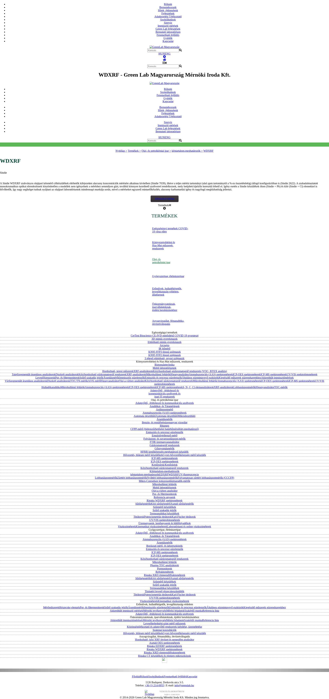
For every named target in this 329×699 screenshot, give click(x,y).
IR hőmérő (164, 348)
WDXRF (208, 150)
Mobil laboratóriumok (164, 367)
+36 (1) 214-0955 (154, 685)
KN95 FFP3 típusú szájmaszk (164, 351)
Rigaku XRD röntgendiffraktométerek (164, 575)
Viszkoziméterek (127, 526)
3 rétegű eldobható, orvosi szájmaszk (164, 358)
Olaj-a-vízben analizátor (132, 380)
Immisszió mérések (168, 25)
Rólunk (168, 4)
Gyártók (167, 38)
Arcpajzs (164, 345)
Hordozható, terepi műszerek (117, 371)
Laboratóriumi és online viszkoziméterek (189, 526)
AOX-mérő (94, 380)
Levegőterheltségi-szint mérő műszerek (164, 623)
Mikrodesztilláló (186, 416)
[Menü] (164, 62)
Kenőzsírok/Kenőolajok (165, 464)
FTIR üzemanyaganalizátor (164, 442)
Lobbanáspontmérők (244, 387)
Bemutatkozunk (167, 7)
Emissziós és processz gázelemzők (163, 377)
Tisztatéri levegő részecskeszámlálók (164, 591)
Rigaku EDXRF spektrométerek (164, 646)
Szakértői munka (193, 610)
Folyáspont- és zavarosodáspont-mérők (164, 438)
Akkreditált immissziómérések (277, 377)
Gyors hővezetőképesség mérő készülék (184, 455)
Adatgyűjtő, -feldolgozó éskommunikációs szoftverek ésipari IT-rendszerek (164, 393)
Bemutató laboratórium (168, 31)
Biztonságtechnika (164, 364)
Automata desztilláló (145, 416)
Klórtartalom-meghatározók (164, 471)
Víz (7, 380)
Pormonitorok (164, 568)
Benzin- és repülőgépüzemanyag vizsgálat (164, 422)
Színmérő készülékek (164, 507)
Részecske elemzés (69, 607)
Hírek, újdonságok (168, 10)
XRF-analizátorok (143, 371)
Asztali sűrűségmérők (182, 503)
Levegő (39, 377)
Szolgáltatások (168, 19)
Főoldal (136, 676)
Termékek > (134, 150)
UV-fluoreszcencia (189, 474)
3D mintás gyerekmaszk (164, 338)
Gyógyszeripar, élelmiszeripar (168, 276)
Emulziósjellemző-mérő (164, 435)
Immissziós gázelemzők (132, 377)
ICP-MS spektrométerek (273, 374)
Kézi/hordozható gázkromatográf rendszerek (102, 374)
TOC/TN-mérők (79, 380)
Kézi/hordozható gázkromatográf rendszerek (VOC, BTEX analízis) (190, 371)
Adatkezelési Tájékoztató (168, 16)
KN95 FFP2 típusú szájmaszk (164, 355)
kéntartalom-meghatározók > (187, 150)
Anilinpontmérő (164, 409)
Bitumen (164, 425)
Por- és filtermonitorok (67, 377)
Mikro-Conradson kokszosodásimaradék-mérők (164, 481)
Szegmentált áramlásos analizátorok (36, 374)
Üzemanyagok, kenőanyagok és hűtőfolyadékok (164, 523)
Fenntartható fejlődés (168, 35)
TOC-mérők (281, 387)
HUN (162, 53)
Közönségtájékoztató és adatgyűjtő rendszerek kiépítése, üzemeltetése (164, 626)
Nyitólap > (121, 150)
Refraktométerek (165, 571)
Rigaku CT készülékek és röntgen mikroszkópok (164, 655)
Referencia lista (211, 610)
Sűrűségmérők (143, 503)
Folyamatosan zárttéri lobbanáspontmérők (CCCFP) (206, 477)
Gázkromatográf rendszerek (165, 445)
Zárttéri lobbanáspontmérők (132, 477)
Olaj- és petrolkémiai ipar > (156, 150)
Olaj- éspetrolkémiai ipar (161, 261)
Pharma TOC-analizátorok (164, 565)
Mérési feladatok (175, 610)
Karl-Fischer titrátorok (184, 516)
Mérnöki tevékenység (154, 610)
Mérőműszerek (51, 607)
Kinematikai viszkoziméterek (151, 526)
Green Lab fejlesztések (168, 28)
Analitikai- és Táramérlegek (165, 406)
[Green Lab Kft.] (164, 59)
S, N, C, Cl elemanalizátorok (198, 387)
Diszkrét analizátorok (67, 374)
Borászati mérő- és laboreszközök (164, 545)
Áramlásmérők (111, 377)
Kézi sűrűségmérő (160, 503)
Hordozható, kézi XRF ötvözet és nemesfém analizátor (164, 639)
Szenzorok (49, 377)
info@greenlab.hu (184, 685)
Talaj (14, 374)
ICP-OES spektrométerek (246, 374)
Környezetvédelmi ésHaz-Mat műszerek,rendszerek (163, 245)
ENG (167, 53)
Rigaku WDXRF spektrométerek (164, 500)
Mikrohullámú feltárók (158, 374)
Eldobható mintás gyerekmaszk (164, 342)
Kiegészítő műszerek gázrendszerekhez (240, 377)
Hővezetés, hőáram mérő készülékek (143, 455)
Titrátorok (138, 516)
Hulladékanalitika (50, 387)
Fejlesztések (167, 13)
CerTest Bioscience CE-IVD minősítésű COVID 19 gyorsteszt (164, 335)
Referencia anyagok (164, 497)
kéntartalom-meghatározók (144, 474)
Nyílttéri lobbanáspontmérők (162, 477)
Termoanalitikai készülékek (164, 513)
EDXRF (163, 474)
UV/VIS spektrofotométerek (302, 374)
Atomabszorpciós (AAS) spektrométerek (211, 374)
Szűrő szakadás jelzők (91, 377)
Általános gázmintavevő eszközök (200, 377)
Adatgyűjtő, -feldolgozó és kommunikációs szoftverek (164, 403)
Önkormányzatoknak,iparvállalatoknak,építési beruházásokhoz (164, 307)
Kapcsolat (168, 41)
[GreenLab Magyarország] (164, 47)
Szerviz (168, 22)
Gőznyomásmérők (164, 448)
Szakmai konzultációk (164, 630)
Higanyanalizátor (179, 374)
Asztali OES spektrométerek (164, 642)
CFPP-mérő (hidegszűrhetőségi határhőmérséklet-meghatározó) (164, 429)
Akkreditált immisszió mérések (126, 610)
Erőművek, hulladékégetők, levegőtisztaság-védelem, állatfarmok (167, 291)
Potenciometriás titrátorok (158, 516)
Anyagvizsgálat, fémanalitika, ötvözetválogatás (168, 322)
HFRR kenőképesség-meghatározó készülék (164, 451)
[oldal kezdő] (164, 56)
